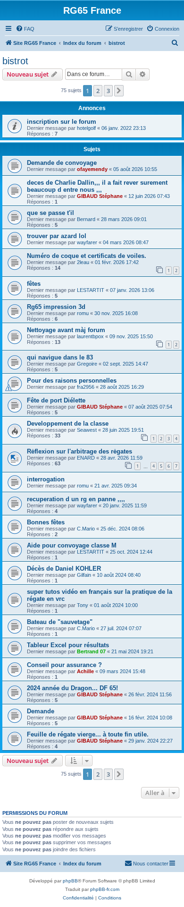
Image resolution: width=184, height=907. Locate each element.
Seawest (87, 430)
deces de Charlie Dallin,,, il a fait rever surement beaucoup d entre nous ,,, (97, 186)
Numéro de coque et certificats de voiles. (86, 255)
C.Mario (86, 528)
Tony (82, 605)
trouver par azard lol (56, 236)
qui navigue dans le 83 (60, 357)
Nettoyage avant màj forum (66, 330)
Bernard (86, 219)
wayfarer (87, 242)
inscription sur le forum (61, 121)
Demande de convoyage (62, 162)
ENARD (86, 458)
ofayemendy (92, 169)
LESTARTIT (90, 290)
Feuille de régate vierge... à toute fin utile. (88, 734)
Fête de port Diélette (56, 400)
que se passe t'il (50, 212)
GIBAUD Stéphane (100, 196)
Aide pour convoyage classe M (72, 545)
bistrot (15, 61)
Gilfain (84, 575)
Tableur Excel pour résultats (68, 645)
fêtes (34, 283)
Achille (85, 671)
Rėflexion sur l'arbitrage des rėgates (79, 451)
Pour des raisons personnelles (72, 380)
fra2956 (85, 387)
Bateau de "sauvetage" (59, 621)
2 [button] (98, 90)
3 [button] (108, 90)
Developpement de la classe (68, 423)
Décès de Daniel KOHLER (64, 568)
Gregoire (87, 364)
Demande (40, 711)
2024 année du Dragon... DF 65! (72, 688)
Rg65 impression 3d (56, 306)
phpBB (70, 880)
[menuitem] (25, 28)
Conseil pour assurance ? (64, 664)
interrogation (46, 479)
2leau (83, 262)
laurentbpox (90, 336)
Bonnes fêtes (46, 522)
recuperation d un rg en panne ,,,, (76, 499)
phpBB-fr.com (104, 889)
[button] (119, 90)
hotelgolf (86, 128)
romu (83, 313)
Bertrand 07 (91, 651)
